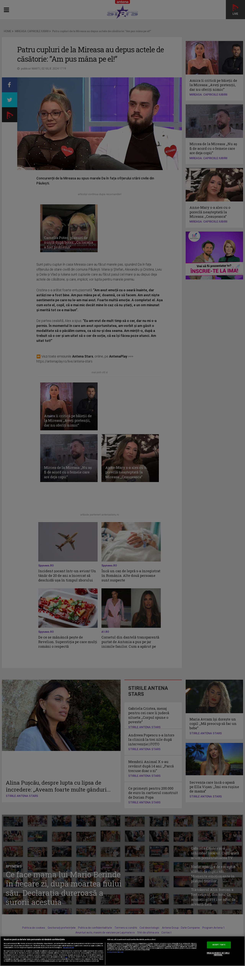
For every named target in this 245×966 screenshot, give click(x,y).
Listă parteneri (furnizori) (115, 952)
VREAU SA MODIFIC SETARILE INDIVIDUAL (218, 954)
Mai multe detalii (68, 947)
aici (66, 957)
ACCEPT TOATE (218, 945)
